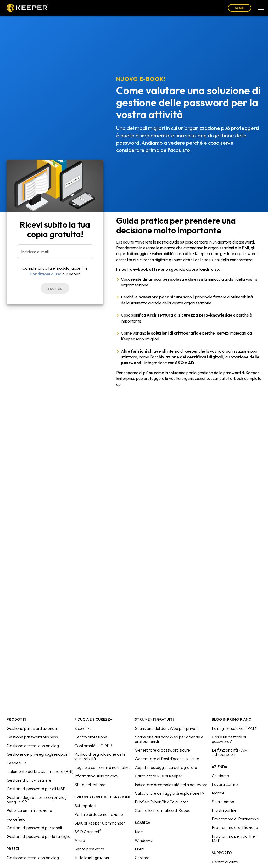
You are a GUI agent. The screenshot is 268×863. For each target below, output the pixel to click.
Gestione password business (32, 737)
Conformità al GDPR (93, 745)
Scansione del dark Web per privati (166, 728)
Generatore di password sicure (162, 750)
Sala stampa (223, 801)
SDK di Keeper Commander (99, 823)
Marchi (218, 793)
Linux (139, 848)
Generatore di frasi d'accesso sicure (167, 758)
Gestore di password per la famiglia (38, 836)
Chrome (142, 857)
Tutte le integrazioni (91, 857)
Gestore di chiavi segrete (29, 780)
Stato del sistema (89, 784)
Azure (79, 840)
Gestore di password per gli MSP (36, 788)
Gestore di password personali (34, 827)
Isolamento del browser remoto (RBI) (40, 771)
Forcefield (16, 819)
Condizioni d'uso (46, 274)
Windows (143, 840)
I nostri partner (225, 810)
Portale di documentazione (98, 814)
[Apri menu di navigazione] (261, 8)
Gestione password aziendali (32, 728)
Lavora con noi (225, 784)
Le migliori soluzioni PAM (234, 728)
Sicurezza (83, 728)
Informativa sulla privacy (96, 776)
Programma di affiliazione (235, 827)
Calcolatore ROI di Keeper (158, 776)
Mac (139, 831)
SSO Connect (87, 831)
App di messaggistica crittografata (166, 767)
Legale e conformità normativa (102, 767)
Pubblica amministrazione (29, 810)
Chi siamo (220, 775)
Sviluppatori (85, 805)
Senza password (89, 848)
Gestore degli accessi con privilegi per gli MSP (37, 799)
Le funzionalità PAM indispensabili (230, 752)
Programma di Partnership (235, 818)
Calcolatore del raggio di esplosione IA (169, 793)
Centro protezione (90, 737)
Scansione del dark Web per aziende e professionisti (169, 739)
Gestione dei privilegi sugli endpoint (38, 754)
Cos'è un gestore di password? (229, 739)
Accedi (239, 8)
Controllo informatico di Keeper (163, 810)
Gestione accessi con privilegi (33, 745)
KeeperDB (16, 762)
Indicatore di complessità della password (171, 784)
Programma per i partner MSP (234, 838)
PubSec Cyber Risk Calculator (161, 801)
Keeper (27, 8)
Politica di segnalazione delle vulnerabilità (100, 756)
